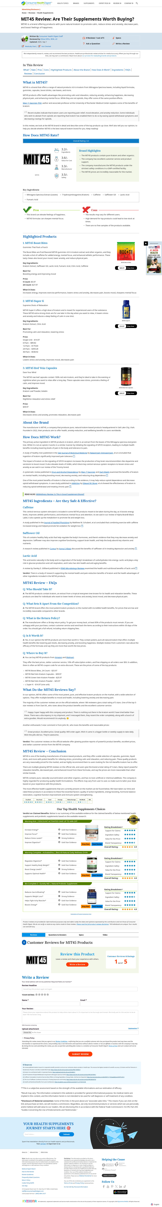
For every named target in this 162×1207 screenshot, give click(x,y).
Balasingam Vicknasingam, (102, 453)
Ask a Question (93, 43)
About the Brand (82, 69)
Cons (46, 69)
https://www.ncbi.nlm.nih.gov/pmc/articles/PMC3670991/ (81, 1074)
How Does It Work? (101, 69)
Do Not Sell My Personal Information (76, 1187)
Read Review (97, 844)
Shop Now (130, 268)
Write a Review (123, 43)
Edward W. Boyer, (90, 483)
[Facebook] (104, 1186)
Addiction (76, 483)
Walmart (70, 657)
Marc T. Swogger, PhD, (32, 103)
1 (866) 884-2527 (40, 1193)
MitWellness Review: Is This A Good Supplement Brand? (60, 494)
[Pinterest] (112, 1186)
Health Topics (62, 3)
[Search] (137, 3)
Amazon (58, 657)
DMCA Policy (44, 1152)
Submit (66, 1134)
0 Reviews (95, 38)
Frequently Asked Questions (31, 1177)
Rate (33, 69)
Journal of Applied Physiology (56, 522)
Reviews (28, 73)
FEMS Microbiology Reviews (73, 568)
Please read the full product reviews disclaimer (92, 924)
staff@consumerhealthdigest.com (33, 1191)
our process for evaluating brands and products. (99, 56)
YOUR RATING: (28, 995)
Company (128, 3)
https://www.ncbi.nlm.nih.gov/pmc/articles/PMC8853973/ (81, 1079)
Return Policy (26, 1180)
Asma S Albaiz (65, 548)
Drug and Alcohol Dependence (65, 472)
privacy (43, 1144)
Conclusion (39, 73)
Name (25, 1000)
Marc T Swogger (88, 472)
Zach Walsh (104, 472)
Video (105, 935)
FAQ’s (127, 69)
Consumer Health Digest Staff (51, 36)
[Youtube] (108, 1186)
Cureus (53, 548)
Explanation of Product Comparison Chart (81, 914)
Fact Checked (46, 46)
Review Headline (29, 985)
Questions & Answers (57, 935)
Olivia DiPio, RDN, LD (49, 39)
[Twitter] (116, 1186)
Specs (118, 38)
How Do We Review (28, 1172)
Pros (40, 69)
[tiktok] (125, 1186)
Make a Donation (109, 1175)
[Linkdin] (120, 1186)
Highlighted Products (61, 69)
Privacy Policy (79, 1183)
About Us (24, 1152)
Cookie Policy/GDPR (28, 1183)
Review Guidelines (61, 1041)
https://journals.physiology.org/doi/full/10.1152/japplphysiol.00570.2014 (105, 1077)
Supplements (89, 3)
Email (83, 1000)
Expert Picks (104, 3)
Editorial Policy (34, 1152)
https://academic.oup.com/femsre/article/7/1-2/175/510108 (70, 1082)
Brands (76, 3)
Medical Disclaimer (85, 1176)
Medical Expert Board (28, 1169)
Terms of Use (113, 1046)
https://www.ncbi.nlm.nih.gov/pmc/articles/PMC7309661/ (65, 1070)
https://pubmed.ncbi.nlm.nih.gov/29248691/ (63, 1072)
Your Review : (28, 1008)
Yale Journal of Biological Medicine (72, 453)
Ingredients (117, 69)
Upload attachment (30, 1029)
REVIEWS (116, 3)
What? (26, 69)
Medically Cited (30, 46)
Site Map (24, 1186)
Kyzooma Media (123, 1201)
